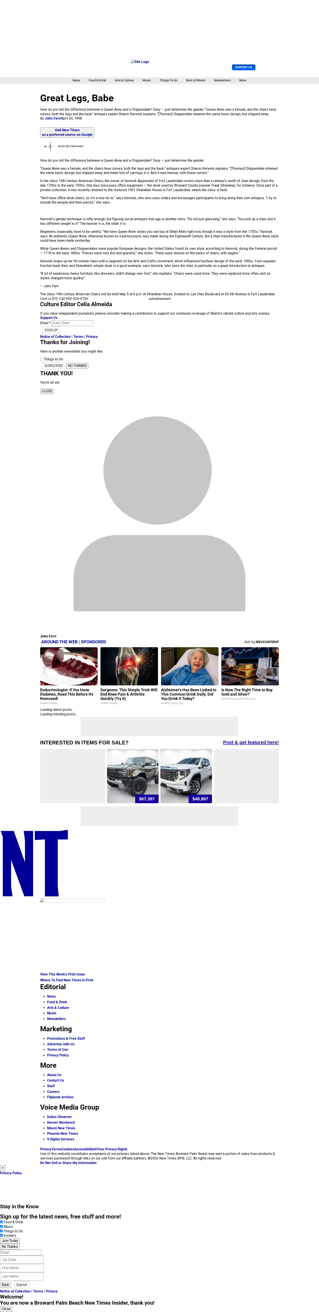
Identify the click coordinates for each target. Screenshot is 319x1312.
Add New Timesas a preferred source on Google (67, 132)
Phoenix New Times (62, 1133)
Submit (21, 1285)
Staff (51, 1086)
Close (6, 1309)
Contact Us (55, 1080)
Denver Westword (61, 1122)
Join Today (10, 1241)
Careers (53, 1092)
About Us (54, 1075)
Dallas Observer (59, 1117)
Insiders (10, 1235)
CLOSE (47, 391)
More (243, 80)
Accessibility (84, 1149)
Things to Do (13, 1231)
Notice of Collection (55, 337)
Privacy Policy (58, 1055)
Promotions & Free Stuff (66, 1038)
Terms (78, 337)
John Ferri (53, 118)
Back (5, 1285)
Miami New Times (61, 1128)
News (76, 80)
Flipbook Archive (60, 1097)
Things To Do (169, 80)
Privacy (92, 337)
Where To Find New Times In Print (66, 980)
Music (147, 80)
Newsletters (222, 80)
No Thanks (10, 1247)
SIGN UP (51, 330)
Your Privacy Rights (112, 1149)
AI (95, 1149)
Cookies (68, 1149)
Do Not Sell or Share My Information (68, 1163)
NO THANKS (77, 366)
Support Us (243, 67)
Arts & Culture (124, 80)
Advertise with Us (60, 1044)
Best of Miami (195, 80)
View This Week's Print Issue (62, 974)
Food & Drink (97, 80)
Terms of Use (57, 1050)
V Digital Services (60, 1139)
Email (45, 323)
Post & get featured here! (251, 742)
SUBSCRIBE (54, 366)
